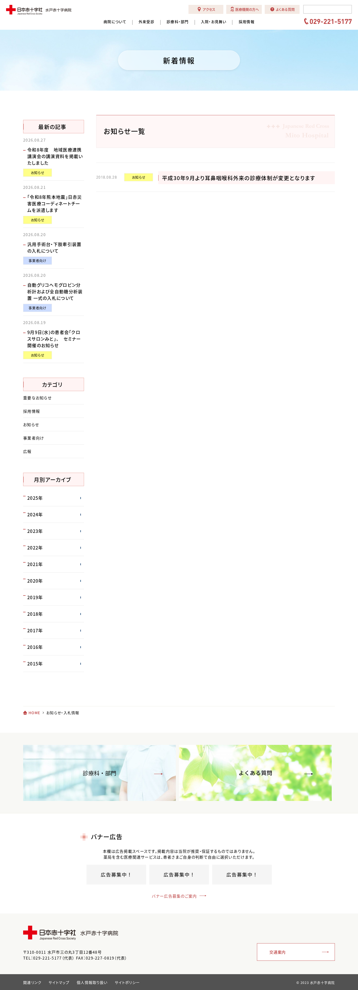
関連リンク (32, 982)
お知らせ (138, 177)
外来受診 (146, 21)
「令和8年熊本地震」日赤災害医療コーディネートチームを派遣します (54, 203)
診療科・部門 (178, 21)
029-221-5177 (331, 21)
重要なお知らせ (37, 398)
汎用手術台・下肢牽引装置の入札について (54, 247)
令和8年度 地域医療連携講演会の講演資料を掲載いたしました (55, 156)
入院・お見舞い (213, 21)
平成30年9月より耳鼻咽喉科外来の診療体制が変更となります (238, 178)
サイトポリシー (127, 982)
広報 (27, 451)
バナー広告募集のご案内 (174, 896)
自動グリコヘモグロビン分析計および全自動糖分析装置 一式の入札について (55, 291)
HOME (34, 712)
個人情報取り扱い (92, 982)
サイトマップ (58, 982)
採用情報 (246, 21)
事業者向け (37, 260)
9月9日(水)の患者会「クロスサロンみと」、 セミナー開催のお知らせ (54, 339)
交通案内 (277, 952)
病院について (115, 21)
